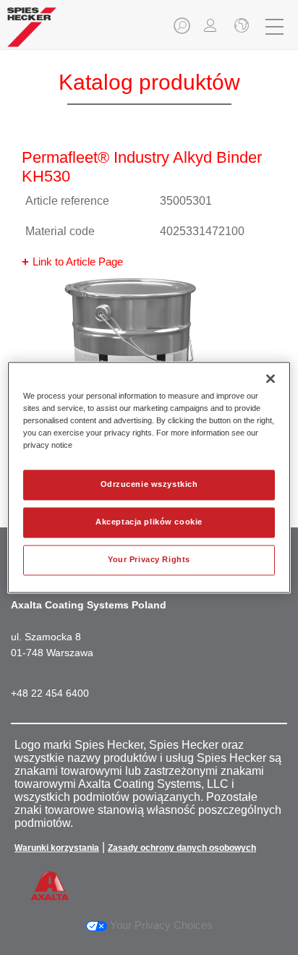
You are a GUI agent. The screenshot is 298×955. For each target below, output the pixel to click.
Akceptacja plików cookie (149, 522)
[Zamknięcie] (270, 378)
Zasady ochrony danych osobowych (182, 848)
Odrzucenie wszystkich (149, 484)
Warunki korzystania (56, 848)
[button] (183, 30)
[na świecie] (240, 27)
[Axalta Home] (31, 33)
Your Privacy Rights (149, 560)
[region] (148, 477)
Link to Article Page (78, 261)
